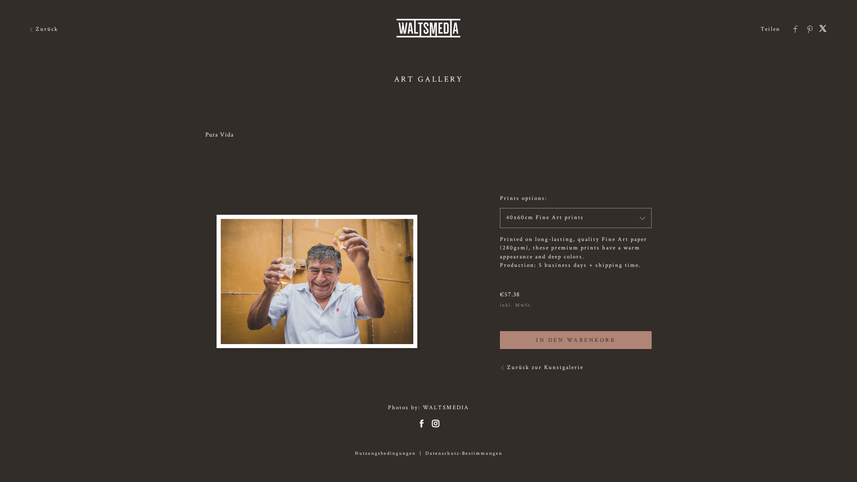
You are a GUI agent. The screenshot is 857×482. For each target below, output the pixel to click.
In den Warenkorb (576, 340)
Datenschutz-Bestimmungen (464, 453)
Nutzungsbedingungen (385, 453)
